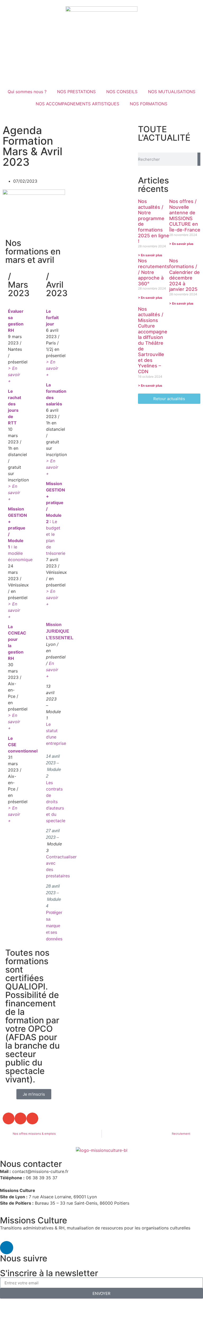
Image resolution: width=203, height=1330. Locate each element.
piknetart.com (101, 1314)
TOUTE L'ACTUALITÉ (164, 133)
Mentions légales (24, 1308)
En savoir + (52, 670)
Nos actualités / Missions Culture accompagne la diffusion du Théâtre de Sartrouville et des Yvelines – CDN (152, 340)
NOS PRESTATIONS (76, 91)
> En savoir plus (150, 255)
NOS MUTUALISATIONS (171, 91)
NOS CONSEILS (121, 91)
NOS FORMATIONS (148, 103)
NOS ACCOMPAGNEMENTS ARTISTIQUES (77, 103)
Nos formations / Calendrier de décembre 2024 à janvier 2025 (184, 275)
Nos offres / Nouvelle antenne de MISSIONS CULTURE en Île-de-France (184, 215)
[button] (9, 1118)
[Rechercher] (198, 159)
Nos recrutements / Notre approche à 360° (153, 272)
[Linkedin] (6, 1247)
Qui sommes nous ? (27, 91)
